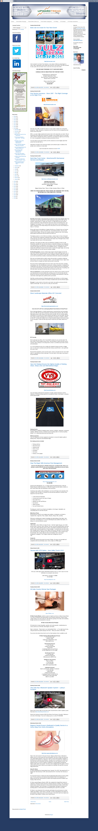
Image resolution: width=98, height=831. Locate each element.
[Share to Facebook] (57, 87)
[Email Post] (51, 87)
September (17, 165)
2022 (15, 123)
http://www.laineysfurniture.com (42, 711)
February (16, 177)
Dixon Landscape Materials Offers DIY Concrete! (45, 293)
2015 (15, 186)
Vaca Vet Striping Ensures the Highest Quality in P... (20, 148)
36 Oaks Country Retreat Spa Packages (43, 589)
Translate (22, 29)
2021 (15, 124)
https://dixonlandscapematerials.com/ (49, 306)
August (16, 167)
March (16, 175)
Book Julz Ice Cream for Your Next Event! (43, 27)
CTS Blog (56, 21)
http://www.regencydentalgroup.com (50, 753)
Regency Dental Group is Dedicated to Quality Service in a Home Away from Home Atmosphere (49, 726)
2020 (15, 126)
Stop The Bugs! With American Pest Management (46, 463)
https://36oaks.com (50, 613)
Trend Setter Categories (46, 21)
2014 (15, 188)
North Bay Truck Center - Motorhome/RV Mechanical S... (19, 141)
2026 (15, 116)
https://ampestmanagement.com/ (50, 481)
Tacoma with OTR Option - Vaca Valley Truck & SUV (47, 550)
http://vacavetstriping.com (50, 390)
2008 (15, 198)
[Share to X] (56, 87)
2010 (15, 194)
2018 (15, 181)
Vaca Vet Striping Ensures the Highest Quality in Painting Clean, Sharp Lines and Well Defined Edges (48, 364)
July (16, 169)
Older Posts (66, 801)
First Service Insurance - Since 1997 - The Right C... (20, 138)
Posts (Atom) (38, 803)
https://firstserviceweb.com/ (50, 104)
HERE (58, 148)
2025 (15, 118)
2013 (15, 189)
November (17, 131)
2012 (15, 191)
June (16, 170)
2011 (15, 193)
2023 (15, 121)
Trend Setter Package (21, 21)
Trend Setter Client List (33, 21)
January (16, 179)
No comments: (46, 87)
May (16, 172)
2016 (15, 184)
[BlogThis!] (54, 87)
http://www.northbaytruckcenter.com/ (50, 179)
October (16, 132)
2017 (15, 183)
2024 (15, 119)
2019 (15, 128)
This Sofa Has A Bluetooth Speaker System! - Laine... (20, 159)
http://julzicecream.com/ (49, 61)
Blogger (51, 814)
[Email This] (53, 87)
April (16, 174)
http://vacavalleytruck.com (49, 579)
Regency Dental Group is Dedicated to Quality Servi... (19, 162)
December (17, 129)
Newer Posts (33, 801)
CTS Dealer (63, 21)
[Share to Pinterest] (58, 87)
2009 (15, 196)
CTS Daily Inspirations (73, 21)
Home (12, 21)
